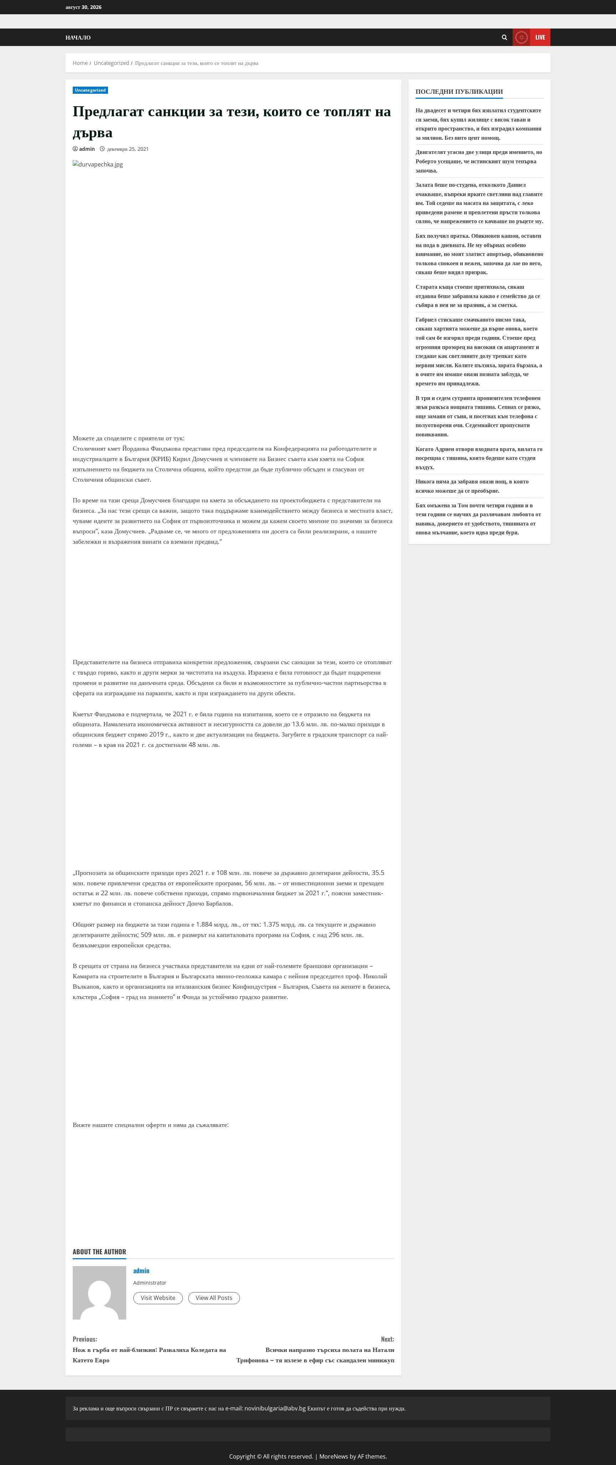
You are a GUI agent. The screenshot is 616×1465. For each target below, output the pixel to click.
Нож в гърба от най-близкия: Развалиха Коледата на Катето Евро (149, 1349)
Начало (78, 37)
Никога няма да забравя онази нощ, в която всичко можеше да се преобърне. (472, 486)
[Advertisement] (233, 372)
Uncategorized (90, 90)
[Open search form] (504, 37)
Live (540, 37)
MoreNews (333, 1456)
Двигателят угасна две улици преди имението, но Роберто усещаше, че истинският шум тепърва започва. (479, 161)
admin (87, 148)
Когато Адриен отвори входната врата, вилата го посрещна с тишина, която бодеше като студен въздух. (479, 457)
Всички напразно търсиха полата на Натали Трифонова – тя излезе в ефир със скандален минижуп (315, 1349)
